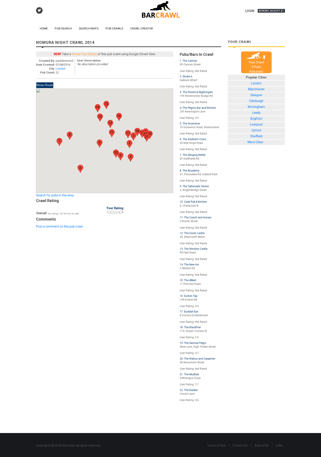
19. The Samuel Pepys (193, 343)
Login (249, 11)
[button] (133, 137)
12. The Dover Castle (192, 233)
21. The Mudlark (189, 374)
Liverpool (256, 124)
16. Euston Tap (188, 295)
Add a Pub (262, 445)
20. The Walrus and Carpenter (197, 358)
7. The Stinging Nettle (192, 154)
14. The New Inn (189, 264)
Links (279, 445)
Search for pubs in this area (55, 195)
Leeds (256, 112)
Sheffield (256, 136)
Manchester (256, 89)
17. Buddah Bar (189, 311)
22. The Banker (189, 390)
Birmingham (256, 107)
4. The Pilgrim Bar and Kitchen (198, 107)
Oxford (256, 130)
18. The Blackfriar (190, 327)
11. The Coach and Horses (195, 217)
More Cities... (256, 142)
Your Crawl (256, 62)
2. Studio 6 (186, 76)
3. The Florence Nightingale (196, 92)
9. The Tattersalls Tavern (194, 186)
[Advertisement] (128, 419)
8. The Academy (189, 170)
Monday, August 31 (271, 11)
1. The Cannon (188, 60)
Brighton (256, 118)
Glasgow (256, 95)
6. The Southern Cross (193, 139)
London (61, 68)
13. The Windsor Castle (193, 248)
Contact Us (240, 445)
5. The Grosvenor (190, 123)
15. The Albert (188, 280)
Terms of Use (216, 445)
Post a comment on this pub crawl (59, 226)
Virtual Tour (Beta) (84, 54)
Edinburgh (256, 101)
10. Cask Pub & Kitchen (193, 201)
